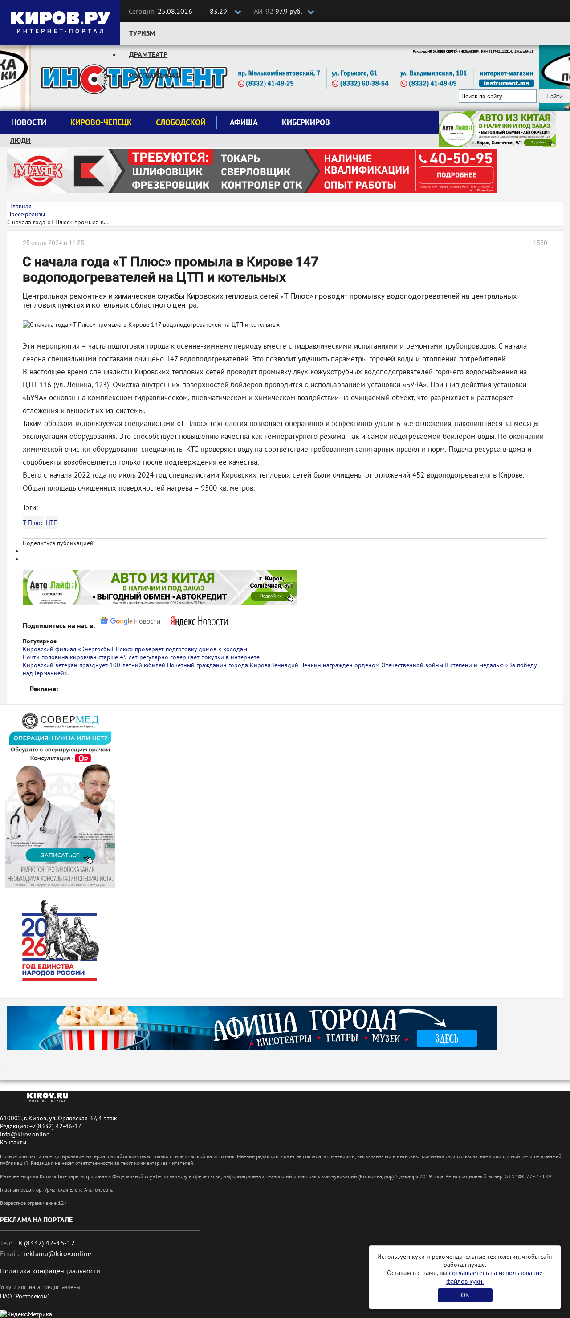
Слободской (181, 122)
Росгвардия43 (154, 75)
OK (465, 1295)
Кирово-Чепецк (101, 122)
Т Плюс (33, 523)
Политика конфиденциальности (50, 1270)
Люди (20, 140)
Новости (28, 122)
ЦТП (52, 523)
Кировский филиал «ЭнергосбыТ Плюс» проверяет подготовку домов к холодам (135, 649)
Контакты (13, 1142)
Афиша (244, 122)
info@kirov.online (24, 1134)
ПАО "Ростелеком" (25, 1296)
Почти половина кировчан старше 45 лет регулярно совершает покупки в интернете (141, 657)
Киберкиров (306, 122)
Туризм (142, 32)
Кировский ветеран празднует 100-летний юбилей (94, 665)
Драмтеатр (148, 54)
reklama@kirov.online (57, 1253)
